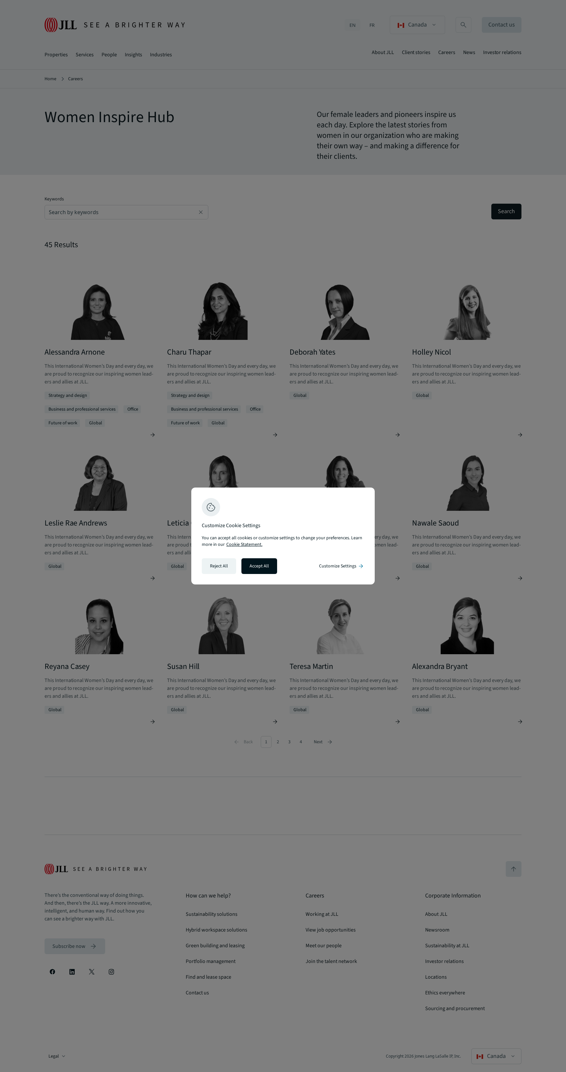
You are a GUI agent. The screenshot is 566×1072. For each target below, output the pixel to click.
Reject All (219, 566)
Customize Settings (341, 566)
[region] (283, 536)
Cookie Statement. (244, 544)
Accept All (259, 566)
